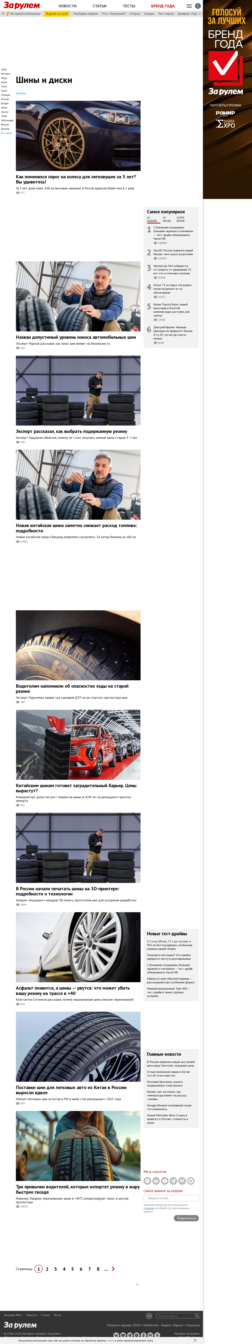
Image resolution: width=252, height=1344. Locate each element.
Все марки (6, 133)
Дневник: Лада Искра (192, 13)
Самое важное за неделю (163, 1191)
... (106, 1269)
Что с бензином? (114, 13)
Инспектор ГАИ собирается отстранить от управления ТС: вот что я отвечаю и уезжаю (172, 269)
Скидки (149, 13)
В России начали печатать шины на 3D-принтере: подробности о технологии (67, 891)
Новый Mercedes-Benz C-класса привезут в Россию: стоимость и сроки (167, 1118)
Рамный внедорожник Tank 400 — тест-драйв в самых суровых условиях (168, 992)
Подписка (193, 1325)
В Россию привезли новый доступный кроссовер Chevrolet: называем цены (171, 1063)
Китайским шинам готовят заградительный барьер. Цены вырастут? (76, 788)
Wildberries (151, 1325)
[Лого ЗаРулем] (21, 5)
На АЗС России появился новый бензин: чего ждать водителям (173, 252)
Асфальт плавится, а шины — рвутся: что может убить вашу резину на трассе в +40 (73, 990)
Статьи (99, 5)
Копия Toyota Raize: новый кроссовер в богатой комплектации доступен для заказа (171, 309)
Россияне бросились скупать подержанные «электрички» (165, 1083)
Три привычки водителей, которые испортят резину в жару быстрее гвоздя (78, 1189)
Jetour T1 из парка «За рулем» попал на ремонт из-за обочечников (172, 288)
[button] (195, 1341)
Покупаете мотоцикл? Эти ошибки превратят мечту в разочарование (169, 956)
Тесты (129, 5)
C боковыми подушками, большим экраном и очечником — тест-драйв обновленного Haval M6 (173, 232)
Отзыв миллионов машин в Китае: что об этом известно (168, 1073)
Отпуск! (135, 13)
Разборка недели (85, 13)
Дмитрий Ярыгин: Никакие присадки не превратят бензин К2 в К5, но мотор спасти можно (172, 332)
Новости (68, 5)
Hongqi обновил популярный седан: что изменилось (169, 1107)
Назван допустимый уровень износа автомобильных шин (76, 337)
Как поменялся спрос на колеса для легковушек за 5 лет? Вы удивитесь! (76, 179)
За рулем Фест (13, 1315)
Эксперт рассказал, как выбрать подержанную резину (71, 431)
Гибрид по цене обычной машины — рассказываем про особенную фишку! (170, 980)
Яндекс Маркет (172, 1325)
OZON (137, 1325)
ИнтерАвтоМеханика (25, 13)
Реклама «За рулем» (187, 1333)
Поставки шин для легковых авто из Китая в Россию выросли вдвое (71, 1090)
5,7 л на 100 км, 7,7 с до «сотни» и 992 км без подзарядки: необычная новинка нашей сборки (169, 945)
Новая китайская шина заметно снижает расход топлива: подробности (76, 528)
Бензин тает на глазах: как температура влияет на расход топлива (167, 1095)
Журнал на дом (57, 13)
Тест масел (166, 13)
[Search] (197, 1316)
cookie (110, 1340)
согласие (149, 1208)
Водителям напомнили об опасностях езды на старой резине (72, 688)
